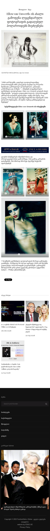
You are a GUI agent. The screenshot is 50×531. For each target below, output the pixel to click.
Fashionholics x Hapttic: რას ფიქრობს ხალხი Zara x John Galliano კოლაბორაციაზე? (10, 366)
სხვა (29, 10)
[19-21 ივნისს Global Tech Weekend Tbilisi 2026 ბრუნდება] (12, 311)
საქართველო (6, 418)
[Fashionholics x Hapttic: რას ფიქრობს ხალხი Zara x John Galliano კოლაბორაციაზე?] (12, 351)
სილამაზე (5, 430)
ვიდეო (3, 436)
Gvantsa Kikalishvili (10, 73)
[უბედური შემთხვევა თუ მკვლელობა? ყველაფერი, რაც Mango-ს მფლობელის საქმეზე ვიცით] (37, 311)
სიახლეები (5, 412)
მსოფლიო (23, 10)
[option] (25, 481)
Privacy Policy (25, 527)
